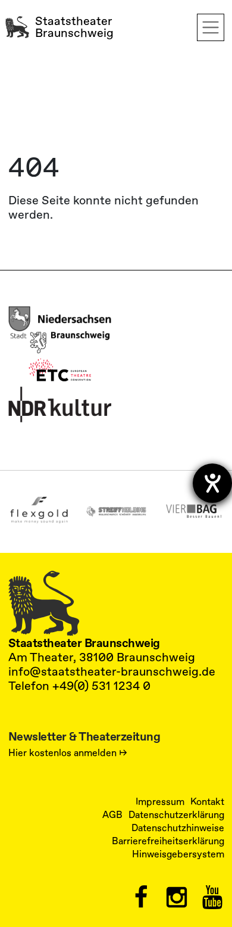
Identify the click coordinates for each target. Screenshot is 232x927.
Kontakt (207, 802)
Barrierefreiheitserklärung (168, 841)
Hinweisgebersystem (178, 854)
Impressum (160, 802)
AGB (112, 815)
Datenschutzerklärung (176, 815)
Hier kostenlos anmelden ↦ (67, 753)
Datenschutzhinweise (177, 828)
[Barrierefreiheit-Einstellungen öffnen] (212, 483)
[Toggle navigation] (210, 27)
